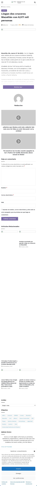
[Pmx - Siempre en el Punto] (18, 2)
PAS (32, 418)
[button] (34, 451)
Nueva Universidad (24, 418)
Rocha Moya (22, 421)
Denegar (18, 473)
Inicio (4, 6)
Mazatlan (28, 415)
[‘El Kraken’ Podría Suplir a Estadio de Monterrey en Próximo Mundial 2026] (9, 295)
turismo (10, 424)
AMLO (3, 415)
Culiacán (10, 415)
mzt (10, 418)
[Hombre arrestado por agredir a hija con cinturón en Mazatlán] (27, 235)
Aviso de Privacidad (6, 446)
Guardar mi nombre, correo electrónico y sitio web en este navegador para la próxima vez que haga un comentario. (18, 212)
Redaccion (5, 25)
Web (2, 202)
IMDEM (16, 415)
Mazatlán (4, 418)
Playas (4, 421)
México (15, 418)
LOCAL (8, 6)
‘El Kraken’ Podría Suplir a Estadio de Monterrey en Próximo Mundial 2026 (9, 362)
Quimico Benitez (12, 421)
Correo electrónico (7, 195)
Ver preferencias (18, 478)
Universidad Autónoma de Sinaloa (11, 427)
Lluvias (22, 415)
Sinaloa (4, 424)
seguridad (29, 421)
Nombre (4, 187)
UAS (16, 424)
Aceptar (18, 469)
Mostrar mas (18, 87)
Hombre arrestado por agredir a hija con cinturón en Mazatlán (27, 243)
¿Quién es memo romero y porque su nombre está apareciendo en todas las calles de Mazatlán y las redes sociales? (27, 383)
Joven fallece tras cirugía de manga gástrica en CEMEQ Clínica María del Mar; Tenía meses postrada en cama (9, 383)
